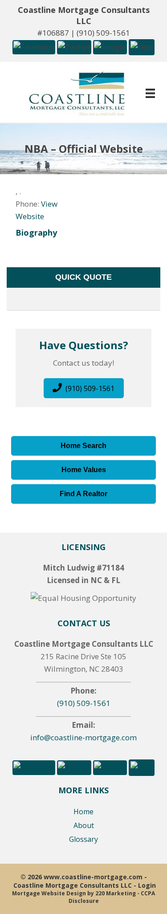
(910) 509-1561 (103, 33)
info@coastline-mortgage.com (83, 737)
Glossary (83, 839)
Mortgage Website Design (49, 893)
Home (83, 811)
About (83, 825)
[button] (33, 46)
